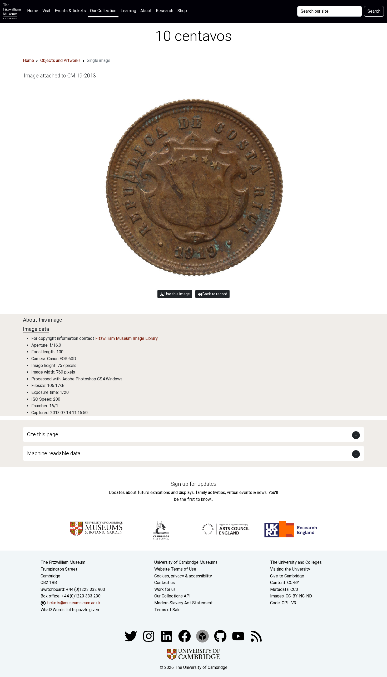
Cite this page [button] (42, 434)
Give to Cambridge (287, 575)
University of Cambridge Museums (185, 562)
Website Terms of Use (175, 569)
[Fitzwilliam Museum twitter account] (131, 635)
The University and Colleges (296, 562)
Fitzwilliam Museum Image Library (126, 338)
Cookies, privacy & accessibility (183, 575)
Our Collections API (172, 595)
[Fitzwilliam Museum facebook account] (167, 635)
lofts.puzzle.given (82, 609)
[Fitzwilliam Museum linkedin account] (185, 635)
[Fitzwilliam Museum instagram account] (149, 635)
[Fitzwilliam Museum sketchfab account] (203, 635)
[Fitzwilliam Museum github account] (221, 635)
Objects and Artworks (60, 60)
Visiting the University (290, 569)
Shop (182, 10)
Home (33, 10)
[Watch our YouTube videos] (239, 635)
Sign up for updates (193, 484)
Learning (128, 10)
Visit (46, 10)
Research (164, 10)
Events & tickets (70, 10)
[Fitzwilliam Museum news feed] (256, 635)
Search (374, 11)
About (146, 10)
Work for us (165, 589)
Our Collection (103, 10)
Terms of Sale (167, 609)
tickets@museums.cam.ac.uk (74, 602)
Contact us (164, 582)
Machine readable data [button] (54, 453)
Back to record (214, 294)
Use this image (177, 294)
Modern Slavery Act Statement (183, 602)
